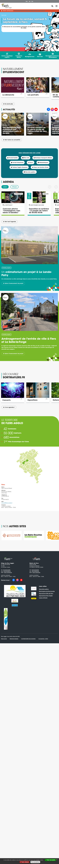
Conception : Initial (43, 638)
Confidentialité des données (28, 638)
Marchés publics (44, 589)
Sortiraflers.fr (8, 23)
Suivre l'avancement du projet (14, 283)
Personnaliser (35, 862)
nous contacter (8, 572)
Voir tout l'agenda (10, 221)
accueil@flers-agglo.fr (6, 502)
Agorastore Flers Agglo (46, 595)
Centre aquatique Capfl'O (7, 56)
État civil (40, 56)
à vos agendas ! (10, 407)
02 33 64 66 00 (6, 570)
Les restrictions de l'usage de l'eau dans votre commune (29, 10)
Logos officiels (43, 597)
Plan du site (4, 638)
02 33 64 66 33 (7, 571)
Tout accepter (50, 860)
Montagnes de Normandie (47, 591)
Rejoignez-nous (29, 56)
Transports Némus (18, 56)
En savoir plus (9, 104)
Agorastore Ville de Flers (46, 593)
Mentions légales (14, 638)
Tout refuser (25, 862)
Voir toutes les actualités (12, 139)
